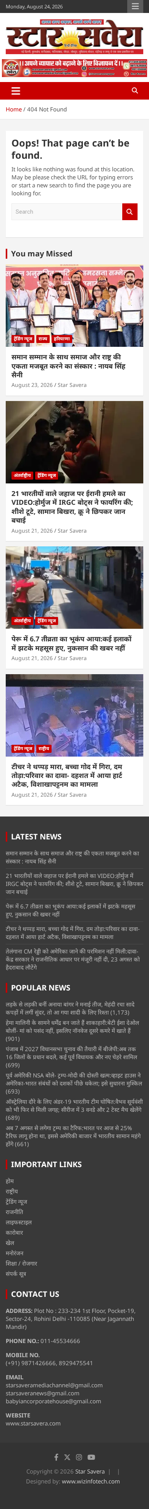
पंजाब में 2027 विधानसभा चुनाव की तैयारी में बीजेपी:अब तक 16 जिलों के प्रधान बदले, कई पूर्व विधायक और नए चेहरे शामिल (71, 1053)
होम (10, 1181)
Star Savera (72, 384)
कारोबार (14, 1232)
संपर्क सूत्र (16, 1273)
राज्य (43, 338)
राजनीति (14, 1212)
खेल (10, 1242)
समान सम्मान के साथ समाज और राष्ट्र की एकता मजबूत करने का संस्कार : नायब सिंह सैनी (68, 365)
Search (130, 212)
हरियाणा (62, 338)
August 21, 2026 (32, 530)
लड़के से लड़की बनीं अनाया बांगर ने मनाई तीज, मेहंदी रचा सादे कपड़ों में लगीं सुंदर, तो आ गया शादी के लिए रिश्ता (70, 1008)
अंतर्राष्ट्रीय (22, 475)
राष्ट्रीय (44, 748)
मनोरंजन (14, 1253)
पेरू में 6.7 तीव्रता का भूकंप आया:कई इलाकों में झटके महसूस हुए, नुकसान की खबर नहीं (71, 643)
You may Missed (42, 253)
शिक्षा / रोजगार (21, 1263)
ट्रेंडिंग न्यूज (23, 338)
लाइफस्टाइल (19, 1222)
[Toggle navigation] (16, 91)
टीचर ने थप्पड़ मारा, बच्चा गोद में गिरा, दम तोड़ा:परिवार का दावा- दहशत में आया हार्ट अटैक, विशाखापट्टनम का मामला (66, 775)
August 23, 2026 (32, 384)
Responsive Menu (135, 6)
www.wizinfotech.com (91, 1481)
